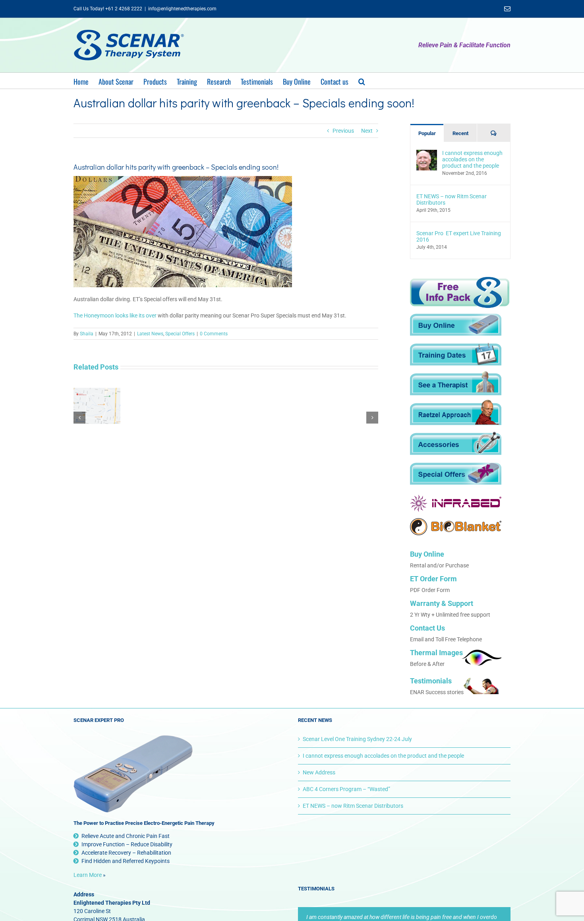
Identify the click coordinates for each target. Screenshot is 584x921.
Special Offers (180, 334)
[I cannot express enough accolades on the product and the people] (426, 154)
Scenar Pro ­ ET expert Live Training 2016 (458, 236)
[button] (361, 81)
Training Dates (455, 355)
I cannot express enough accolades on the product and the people (472, 159)
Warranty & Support (441, 603)
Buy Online (455, 325)
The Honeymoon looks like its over (115, 315)
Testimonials (431, 681)
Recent (460, 133)
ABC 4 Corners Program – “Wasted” (346, 789)
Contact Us (427, 628)
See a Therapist (455, 384)
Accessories (455, 444)
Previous (343, 131)
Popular (427, 133)
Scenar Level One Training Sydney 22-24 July (357, 739)
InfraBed (455, 503)
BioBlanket (455, 526)
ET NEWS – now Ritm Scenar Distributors (451, 199)
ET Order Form (433, 579)
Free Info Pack (459, 293)
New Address (319, 772)
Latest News (150, 334)
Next (367, 131)
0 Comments (214, 334)
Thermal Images (436, 652)
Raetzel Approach (455, 414)
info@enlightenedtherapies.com (182, 9)
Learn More (87, 875)
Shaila (86, 334)
